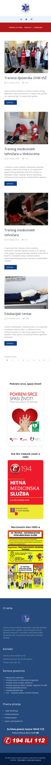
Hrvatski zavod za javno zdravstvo (19, 683)
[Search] (21, 19)
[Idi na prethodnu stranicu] (12, 360)
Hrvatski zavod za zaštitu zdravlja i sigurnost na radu (26, 685)
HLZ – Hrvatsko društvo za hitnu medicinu (22, 693)
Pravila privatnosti (12, 714)
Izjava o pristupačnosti (14, 721)
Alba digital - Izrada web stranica (29, 760)
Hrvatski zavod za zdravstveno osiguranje (22, 680)
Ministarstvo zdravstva (15, 677)
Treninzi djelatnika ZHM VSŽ (25, 78)
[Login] (26, 19)
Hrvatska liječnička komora (16, 688)
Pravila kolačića (10, 718)
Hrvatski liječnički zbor (14, 690)
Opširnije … (10, 102)
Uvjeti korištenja (11, 711)
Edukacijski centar (18, 314)
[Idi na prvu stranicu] (7, 360)
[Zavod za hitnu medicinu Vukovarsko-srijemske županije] (25, 8)
